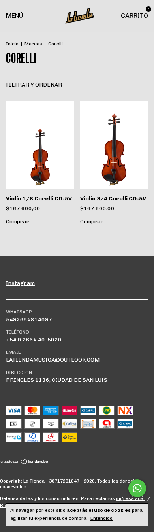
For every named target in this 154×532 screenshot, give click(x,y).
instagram (20, 283)
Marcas (33, 44)
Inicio (12, 44)
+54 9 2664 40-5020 (34, 339)
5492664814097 (29, 319)
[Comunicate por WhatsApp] (137, 488)
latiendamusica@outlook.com (53, 360)
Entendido (101, 518)
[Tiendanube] (24, 462)
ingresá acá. (130, 498)
